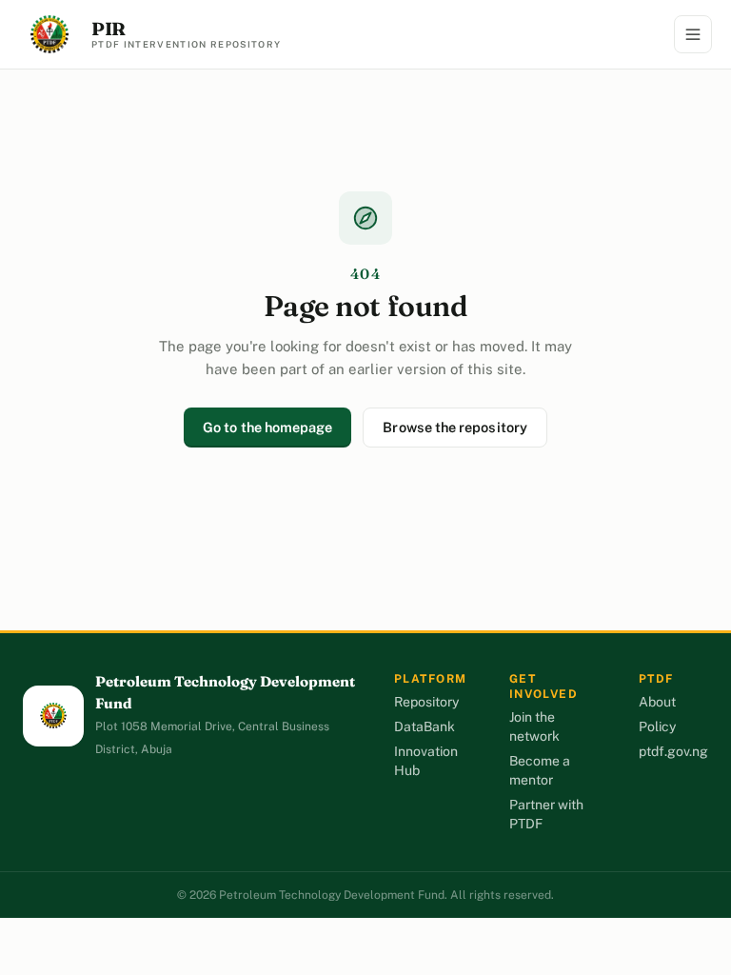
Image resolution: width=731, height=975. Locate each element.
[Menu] (693, 34)
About (657, 701)
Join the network (534, 726)
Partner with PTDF (546, 814)
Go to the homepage (267, 427)
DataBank (424, 726)
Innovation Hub (426, 761)
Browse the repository (455, 427)
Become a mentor (539, 770)
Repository (426, 701)
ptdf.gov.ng (673, 751)
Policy (657, 726)
